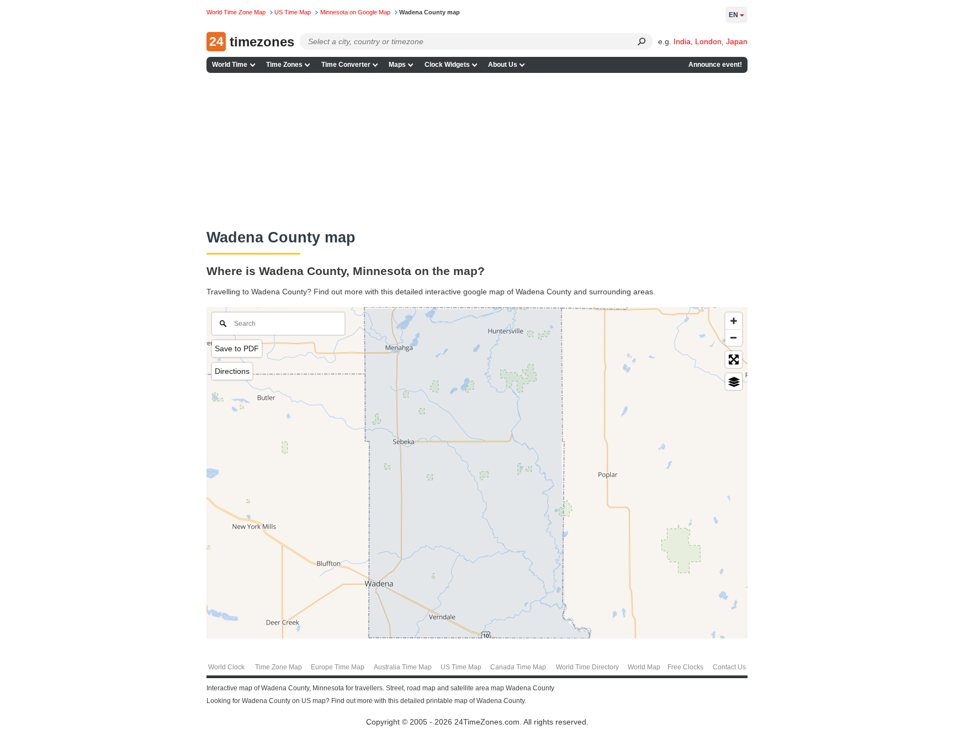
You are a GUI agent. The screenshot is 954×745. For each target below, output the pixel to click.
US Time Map (461, 667)
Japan (737, 41)
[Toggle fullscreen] (733, 359)
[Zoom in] (733, 321)
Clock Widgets (447, 64)
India (682, 41)
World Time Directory (587, 667)
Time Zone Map (278, 667)
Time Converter (345, 64)
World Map (644, 667)
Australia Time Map (403, 667)
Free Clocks (685, 667)
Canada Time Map (518, 667)
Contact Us (729, 667)
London (708, 41)
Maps (397, 64)
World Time (229, 64)
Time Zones (284, 64)
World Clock (226, 667)
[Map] (477, 472)
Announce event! (715, 64)
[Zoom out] (733, 337)
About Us (502, 64)
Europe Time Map (337, 667)
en (733, 15)
